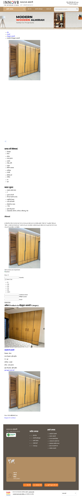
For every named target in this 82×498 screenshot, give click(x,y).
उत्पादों (8, 34)
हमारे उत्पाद (9, 9)
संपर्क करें (48, 9)
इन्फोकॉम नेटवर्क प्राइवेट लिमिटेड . (19, 494)
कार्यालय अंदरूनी (52, 448)
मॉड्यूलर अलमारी (11, 36)
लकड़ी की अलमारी (9, 350)
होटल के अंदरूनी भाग (53, 445)
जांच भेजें (28, 485)
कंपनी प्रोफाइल (39, 9)
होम (8, 32)
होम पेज (29, 9)
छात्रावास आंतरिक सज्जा (54, 443)
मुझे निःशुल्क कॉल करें (52, 485)
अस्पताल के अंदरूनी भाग (54, 441)
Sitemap (35, 445)
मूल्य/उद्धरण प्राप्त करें (9, 370)
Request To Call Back (10, 418)
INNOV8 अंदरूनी (26, 3)
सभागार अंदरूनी (52, 436)
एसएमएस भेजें (38, 485)
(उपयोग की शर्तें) (31, 492)
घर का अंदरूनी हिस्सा (53, 438)
